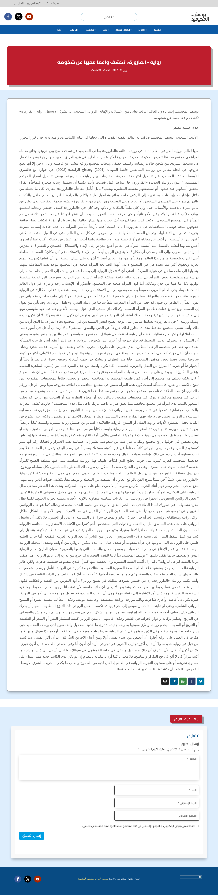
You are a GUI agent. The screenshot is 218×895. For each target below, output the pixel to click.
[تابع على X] (19, 16)
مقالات (90, 29)
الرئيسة (157, 29)
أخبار (59, 29)
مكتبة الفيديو (35, 3)
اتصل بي (19, 3)
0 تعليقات (96, 70)
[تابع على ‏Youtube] (29, 16)
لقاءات (74, 29)
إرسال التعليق (31, 835)
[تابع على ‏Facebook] (8, 16)
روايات (141, 29)
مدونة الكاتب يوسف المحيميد (93, 878)
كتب (104, 29)
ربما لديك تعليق (186, 718)
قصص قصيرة (123, 29)
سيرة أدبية (53, 3)
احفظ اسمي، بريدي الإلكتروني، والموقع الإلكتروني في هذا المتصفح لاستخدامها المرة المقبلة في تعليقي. (138, 825)
